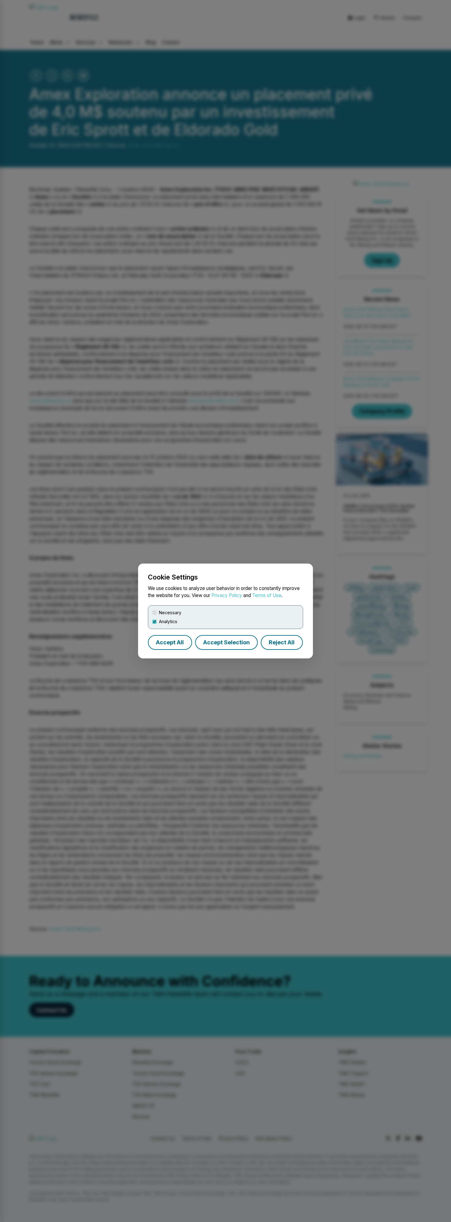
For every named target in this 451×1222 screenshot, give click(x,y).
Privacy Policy (226, 595)
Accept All (170, 642)
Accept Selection (226, 642)
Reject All (282, 642)
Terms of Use (266, 595)
